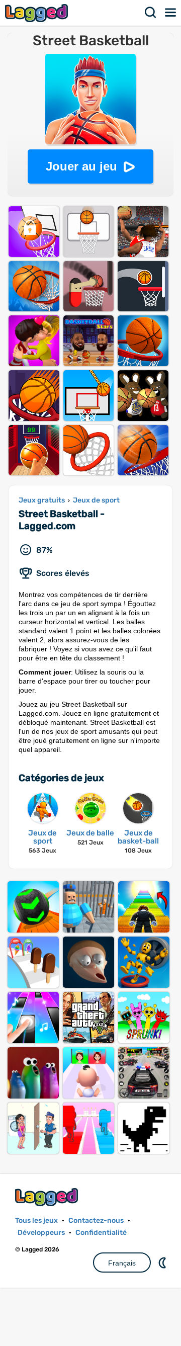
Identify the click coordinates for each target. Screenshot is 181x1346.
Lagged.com (47, 1197)
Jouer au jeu (81, 166)
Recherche (151, 12)
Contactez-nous (96, 1220)
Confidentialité (101, 1232)
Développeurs (41, 1232)
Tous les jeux (36, 1220)
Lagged (37, 13)
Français (122, 1263)
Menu (171, 12)
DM (163, 1262)
